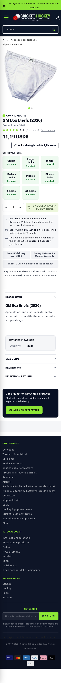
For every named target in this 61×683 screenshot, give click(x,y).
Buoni (6, 561)
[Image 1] (29, 108)
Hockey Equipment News (17, 509)
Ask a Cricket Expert (26, 410)
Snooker (7, 597)
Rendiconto (9, 477)
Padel (6, 593)
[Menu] (6, 17)
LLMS (6, 504)
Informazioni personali (16, 538)
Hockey (7, 588)
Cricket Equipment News (17, 514)
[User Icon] (58, 18)
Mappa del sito (11, 500)
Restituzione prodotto (16, 542)
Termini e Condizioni (15, 454)
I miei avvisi (10, 565)
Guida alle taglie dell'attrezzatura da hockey (29, 491)
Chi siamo (8, 458)
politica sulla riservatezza (18, 468)
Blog (5, 523)
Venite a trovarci (13, 463)
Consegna (9, 449)
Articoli (7, 481)
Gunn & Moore (16, 115)
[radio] (11, 162)
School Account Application (19, 518)
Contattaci (9, 495)
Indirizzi (7, 556)
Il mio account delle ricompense (21, 570)
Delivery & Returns (19, 376)
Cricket (7, 583)
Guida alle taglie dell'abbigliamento (37, 145)
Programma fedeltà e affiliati (20, 472)
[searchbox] (26, 29)
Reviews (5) (13, 367)
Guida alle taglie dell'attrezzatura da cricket (29, 486)
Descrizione (13, 296)
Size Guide (12, 358)
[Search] (53, 29)
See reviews (48, 130)
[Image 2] (32, 108)
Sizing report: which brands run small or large (27, 637)
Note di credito (11, 551)
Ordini (6, 547)
